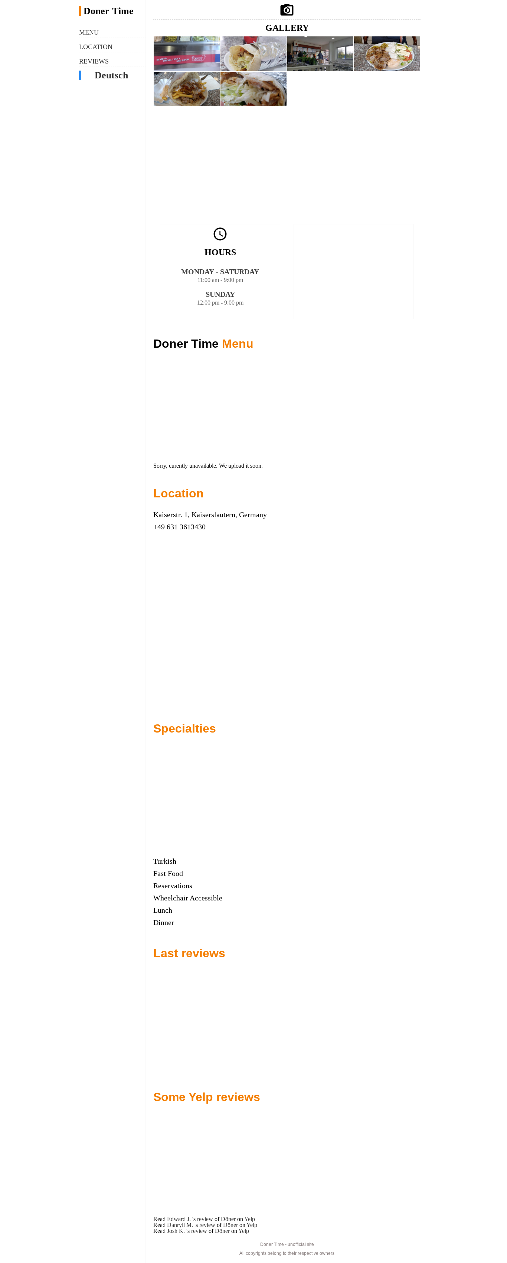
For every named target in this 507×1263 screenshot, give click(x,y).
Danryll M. (180, 1225)
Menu (89, 32)
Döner (228, 1219)
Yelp (249, 1219)
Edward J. (179, 1219)
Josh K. (176, 1231)
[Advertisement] (287, 165)
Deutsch (111, 75)
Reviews (94, 61)
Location (95, 47)
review (205, 1219)
